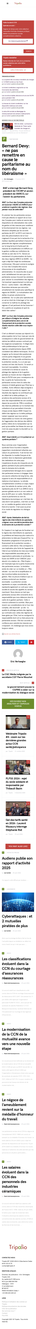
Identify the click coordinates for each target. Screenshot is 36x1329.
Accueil (4, 131)
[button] (11, 634)
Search (28, 51)
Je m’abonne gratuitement (17, 41)
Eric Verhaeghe (8, 179)
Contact (4, 1313)
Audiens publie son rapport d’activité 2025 (17, 863)
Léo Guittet (7, 873)
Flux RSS (5, 1315)
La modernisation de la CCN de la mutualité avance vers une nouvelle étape (16, 1039)
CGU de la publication (9, 1309)
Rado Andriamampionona (11, 983)
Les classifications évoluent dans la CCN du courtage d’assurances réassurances (16, 968)
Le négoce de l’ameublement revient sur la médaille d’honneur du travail (18, 1109)
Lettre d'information (16, 70)
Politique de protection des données (14, 1306)
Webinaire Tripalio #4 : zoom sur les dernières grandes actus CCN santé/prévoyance (16, 740)
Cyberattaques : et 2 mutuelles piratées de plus (17, 921)
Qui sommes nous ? (8, 1311)
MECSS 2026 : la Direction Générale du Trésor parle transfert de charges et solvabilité (23, 126)
